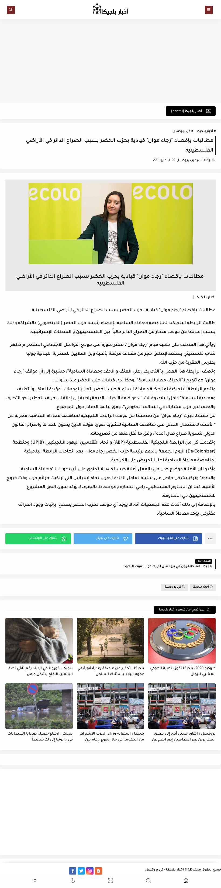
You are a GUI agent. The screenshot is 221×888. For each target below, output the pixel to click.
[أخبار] (29, 871)
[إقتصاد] (12, 871)
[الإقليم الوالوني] (38, 871)
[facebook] (72, 871)
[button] (168, 538)
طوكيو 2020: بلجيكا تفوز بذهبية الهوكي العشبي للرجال (183, 671)
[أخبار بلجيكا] (64, 871)
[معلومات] (3, 871)
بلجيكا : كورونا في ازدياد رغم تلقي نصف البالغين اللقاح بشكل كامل (39, 671)
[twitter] (81, 871)
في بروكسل (181, 131)
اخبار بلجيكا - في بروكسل (164, 870)
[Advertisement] (110, 61)
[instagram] (90, 871)
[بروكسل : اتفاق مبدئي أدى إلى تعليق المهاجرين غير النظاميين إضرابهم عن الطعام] (182, 706)
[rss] (107, 871)
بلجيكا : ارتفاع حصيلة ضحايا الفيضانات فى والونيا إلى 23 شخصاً (40, 737)
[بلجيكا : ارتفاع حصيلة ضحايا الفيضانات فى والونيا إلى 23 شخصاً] (39, 706)
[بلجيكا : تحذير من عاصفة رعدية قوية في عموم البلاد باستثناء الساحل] (110, 641)
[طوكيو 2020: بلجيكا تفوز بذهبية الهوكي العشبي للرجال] (182, 641)
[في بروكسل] (55, 871)
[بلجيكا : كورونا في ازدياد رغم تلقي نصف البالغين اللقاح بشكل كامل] (39, 641)
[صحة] (21, 871)
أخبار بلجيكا (205, 131)
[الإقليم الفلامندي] (46, 871)
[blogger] (98, 871)
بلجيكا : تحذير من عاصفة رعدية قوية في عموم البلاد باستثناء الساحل (110, 671)
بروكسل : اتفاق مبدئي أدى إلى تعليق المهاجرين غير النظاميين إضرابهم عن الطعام (184, 737)
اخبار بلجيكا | (204, 298)
